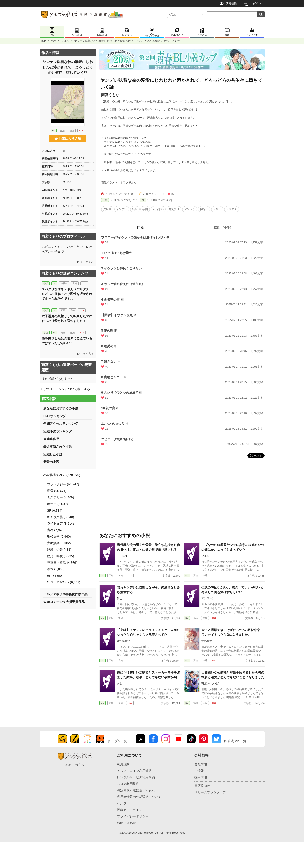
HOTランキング (54, 416)
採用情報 (200, 777)
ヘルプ (121, 803)
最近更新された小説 (57, 446)
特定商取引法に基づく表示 (136, 790)
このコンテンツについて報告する (66, 389)
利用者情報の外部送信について (139, 797)
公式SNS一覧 (236, 741)
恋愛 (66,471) (56, 491)
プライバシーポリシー (133, 816)
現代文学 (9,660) (59, 536)
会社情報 (200, 764)
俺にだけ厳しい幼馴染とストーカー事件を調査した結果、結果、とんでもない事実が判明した (148, 677)
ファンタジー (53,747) (63, 484)
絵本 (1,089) (56, 569)
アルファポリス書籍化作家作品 (65, 594)
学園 (145, 209)
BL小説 (65, 41)
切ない (204, 209)
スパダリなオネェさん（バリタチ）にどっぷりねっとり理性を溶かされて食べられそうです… (67, 293)
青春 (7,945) (56, 530)
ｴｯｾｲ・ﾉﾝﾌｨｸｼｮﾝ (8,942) (63, 582)
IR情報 (199, 770)
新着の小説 (51, 462)
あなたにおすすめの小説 (60, 408)
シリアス (231, 209)
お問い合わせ (126, 823)
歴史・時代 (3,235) (60, 556)
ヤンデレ (121, 209)
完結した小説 (52, 454)
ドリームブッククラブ (210, 792)
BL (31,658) (55, 575)
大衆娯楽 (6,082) (59, 543)
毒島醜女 (206, 640)
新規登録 (231, 3)
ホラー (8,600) (57, 504)
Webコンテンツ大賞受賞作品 (64, 602)
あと (119, 683)
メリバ (217, 209)
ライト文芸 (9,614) (60, 523)
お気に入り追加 (70, 138)
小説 (53, 41)
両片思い (158, 209)
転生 (134, 209)
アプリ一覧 (119, 741)
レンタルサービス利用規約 (136, 777)
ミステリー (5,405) (60, 497)
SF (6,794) (54, 510)
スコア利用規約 (128, 784)
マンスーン (208, 598)
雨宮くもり (110, 95)
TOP (43, 41)
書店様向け (202, 786)
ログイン (255, 3)
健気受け (174, 209)
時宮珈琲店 (124, 640)
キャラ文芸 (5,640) (60, 517)
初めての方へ (74, 765)
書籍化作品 (51, 439)
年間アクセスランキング (60, 423)
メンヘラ (189, 209)
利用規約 (123, 764)
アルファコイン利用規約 (134, 770)
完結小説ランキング (57, 431)
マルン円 (206, 555)
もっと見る (87, 262)
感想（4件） (223, 227)
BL (143, 200)
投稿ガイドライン (129, 810)
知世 (119, 598)
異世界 (107, 209)
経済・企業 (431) (59, 549)
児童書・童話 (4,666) (62, 562)
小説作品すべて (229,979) (61, 475)
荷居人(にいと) (210, 683)
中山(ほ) (122, 555)
